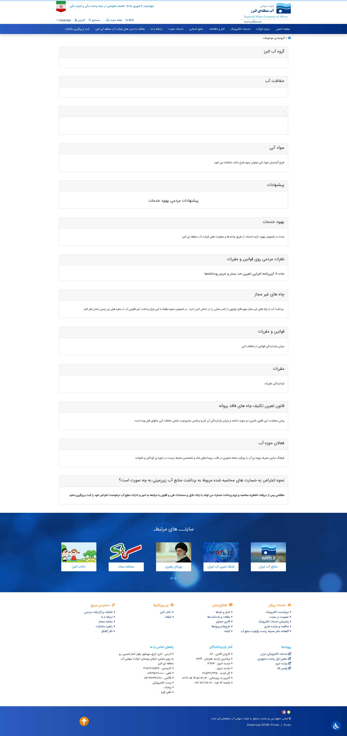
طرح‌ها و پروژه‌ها (221, 626)
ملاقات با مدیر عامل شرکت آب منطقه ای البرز (120, 29)
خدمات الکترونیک (240, 29)
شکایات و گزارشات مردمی (98, 612)
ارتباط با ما (156, 29)
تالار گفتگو (107, 631)
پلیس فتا (282, 668)
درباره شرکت (263, 29)
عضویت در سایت (279, 617)
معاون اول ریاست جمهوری (272, 659)
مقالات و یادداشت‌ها (218, 617)
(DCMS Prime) (270, 725)
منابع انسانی (196, 29)
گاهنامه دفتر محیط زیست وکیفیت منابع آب (265, 631)
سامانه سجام (106, 621)
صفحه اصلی (283, 29)
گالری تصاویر (223, 621)
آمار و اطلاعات (217, 29)
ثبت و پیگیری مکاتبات (77, 29)
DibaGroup (253, 725)
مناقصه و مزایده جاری (276, 626)
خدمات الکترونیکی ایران (273, 654)
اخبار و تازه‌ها (223, 612)
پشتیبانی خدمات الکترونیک (273, 621)
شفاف (168, 617)
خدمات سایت (175, 29)
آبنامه (227, 631)
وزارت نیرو (281, 663)
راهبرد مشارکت (104, 626)
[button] (175, 578)
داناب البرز (165, 612)
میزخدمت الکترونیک (277, 612)
